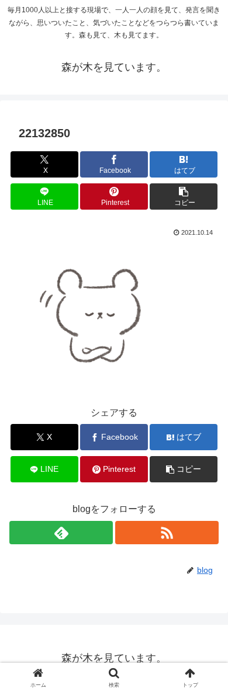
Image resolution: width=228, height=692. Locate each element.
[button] (183, 196)
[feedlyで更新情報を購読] (61, 532)
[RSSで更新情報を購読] (167, 532)
